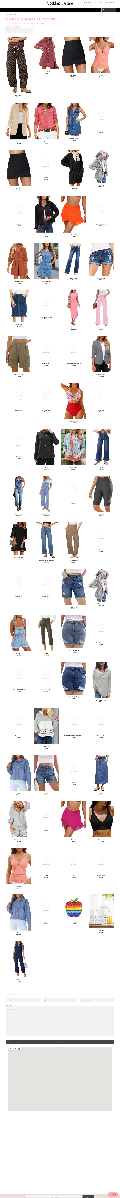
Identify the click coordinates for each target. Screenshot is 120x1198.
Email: (44, 997)
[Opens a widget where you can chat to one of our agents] (113, 1194)
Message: (9, 1005)
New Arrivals (16, 9)
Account (102, 3)
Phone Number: (84, 997)
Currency (87, 2)
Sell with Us (93, 9)
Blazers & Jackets (73, 9)
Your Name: (9, 997)
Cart (112, 3)
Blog (84, 9)
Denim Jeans (60, 9)
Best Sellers (28, 9)
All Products (39, 9)
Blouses (50, 9)
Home (7, 9)
